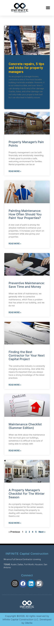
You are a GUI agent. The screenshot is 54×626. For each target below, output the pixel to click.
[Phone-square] (39, 584)
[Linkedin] (31, 584)
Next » (42, 532)
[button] (48, 8)
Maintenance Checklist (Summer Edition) (25, 426)
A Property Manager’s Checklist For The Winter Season (26, 493)
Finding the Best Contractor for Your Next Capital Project (27, 355)
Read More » (15, 103)
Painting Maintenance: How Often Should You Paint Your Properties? (25, 214)
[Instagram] (15, 584)
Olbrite (28, 622)
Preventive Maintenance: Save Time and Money (27, 284)
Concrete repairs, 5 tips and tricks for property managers (26, 68)
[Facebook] (23, 584)
